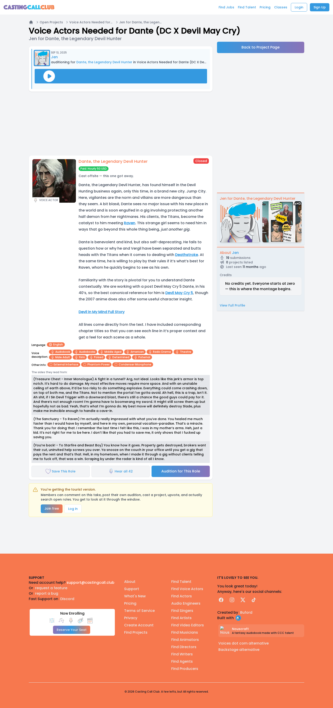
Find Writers (182, 654)
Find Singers (182, 610)
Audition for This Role (180, 471)
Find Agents (182, 661)
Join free (51, 508)
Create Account (139, 625)
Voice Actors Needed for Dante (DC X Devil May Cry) (91, 22)
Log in (73, 508)
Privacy (130, 617)
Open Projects (51, 22)
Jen (54, 57)
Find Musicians (184, 632)
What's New (135, 596)
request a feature (51, 588)
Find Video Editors (187, 625)
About (129, 581)
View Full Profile (232, 305)
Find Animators (185, 639)
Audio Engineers (185, 603)
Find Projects (135, 632)
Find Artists (181, 617)
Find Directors (183, 647)
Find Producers (184, 668)
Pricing (130, 603)
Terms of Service (139, 610)
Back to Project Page (260, 47)
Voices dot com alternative (243, 643)
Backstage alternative (238, 649)
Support (131, 588)
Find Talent (181, 581)
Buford (246, 612)
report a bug (46, 593)
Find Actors (181, 596)
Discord (67, 598)
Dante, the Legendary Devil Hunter (104, 62)
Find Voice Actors (187, 588)
